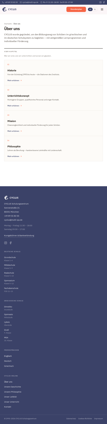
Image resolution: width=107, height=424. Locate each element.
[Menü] (102, 9)
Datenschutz (71, 418)
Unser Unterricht (11, 402)
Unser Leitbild (10, 396)
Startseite (8, 24)
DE (90, 9)
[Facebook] (104, 2)
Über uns (8, 382)
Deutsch (7, 361)
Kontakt (7, 407)
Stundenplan (76, 9)
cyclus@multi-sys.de (30, 2)
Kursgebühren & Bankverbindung (19, 235)
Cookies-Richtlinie (85, 418)
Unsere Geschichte (12, 386)
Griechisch (9, 366)
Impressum (98, 418)
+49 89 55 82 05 (11, 2)
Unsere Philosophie (12, 392)
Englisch (8, 356)
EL (95, 9)
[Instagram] (100, 2)
